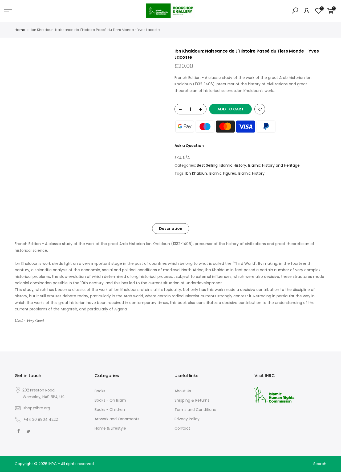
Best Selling (207, 165)
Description (170, 228)
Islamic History (233, 165)
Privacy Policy (187, 419)
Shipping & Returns (191, 400)
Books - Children (110, 409)
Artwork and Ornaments (117, 419)
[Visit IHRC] (274, 394)
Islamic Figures (222, 173)
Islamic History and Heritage (274, 165)
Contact (182, 428)
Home (20, 29)
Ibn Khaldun (196, 173)
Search (319, 463)
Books (100, 391)
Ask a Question (189, 145)
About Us (182, 391)
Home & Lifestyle (110, 428)
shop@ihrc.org (36, 408)
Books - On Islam (110, 400)
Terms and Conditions (195, 409)
